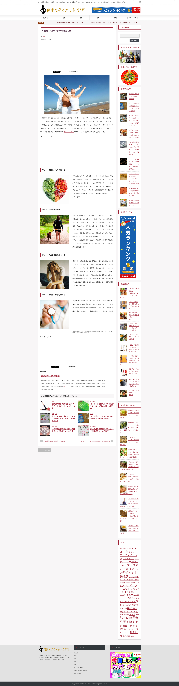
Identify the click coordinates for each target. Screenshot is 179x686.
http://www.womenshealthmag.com (92, 331)
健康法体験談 (77, 673)
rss (140, 2)
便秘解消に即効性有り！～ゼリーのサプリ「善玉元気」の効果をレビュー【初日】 (84, 22)
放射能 (127, 614)
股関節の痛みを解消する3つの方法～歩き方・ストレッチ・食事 (63, 406)
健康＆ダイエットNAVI (87, 684)
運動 (115, 18)
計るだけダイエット (129, 629)
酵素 (132, 632)
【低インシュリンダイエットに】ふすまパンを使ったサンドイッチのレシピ (134, 178)
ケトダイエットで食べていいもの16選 (134, 393)
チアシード (134, 577)
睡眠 (137, 614)
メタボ (130, 592)
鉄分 (125, 636)
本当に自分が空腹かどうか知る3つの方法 (54, 441)
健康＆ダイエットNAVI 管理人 (50, 376)
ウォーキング (128, 559)
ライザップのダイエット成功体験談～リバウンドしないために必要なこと (134, 164)
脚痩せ (126, 626)
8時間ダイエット (126, 548)
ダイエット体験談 (78, 667)
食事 (63, 18)
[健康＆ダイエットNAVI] (65, 14)
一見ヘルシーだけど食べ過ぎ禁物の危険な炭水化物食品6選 (95, 441)
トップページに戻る (45, 450)
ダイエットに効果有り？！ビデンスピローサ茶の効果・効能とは (102, 406)
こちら (65, 386)
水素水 (132, 614)
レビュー (128, 594)
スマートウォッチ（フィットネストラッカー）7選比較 (131, 22)
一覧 (128, 598)
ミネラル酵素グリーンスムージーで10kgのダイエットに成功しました (134, 120)
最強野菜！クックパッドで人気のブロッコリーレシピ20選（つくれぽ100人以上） (129, 427)
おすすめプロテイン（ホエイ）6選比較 (134, 96)
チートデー (123, 580)
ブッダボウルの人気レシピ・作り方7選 (134, 337)
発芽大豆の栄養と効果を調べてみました (134, 203)
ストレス (130, 569)
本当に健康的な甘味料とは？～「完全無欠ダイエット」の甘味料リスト (63, 418)
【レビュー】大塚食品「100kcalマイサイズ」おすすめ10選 (129, 293)
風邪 (132, 636)
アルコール (133, 552)
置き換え (129, 622)
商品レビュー (47, 18)
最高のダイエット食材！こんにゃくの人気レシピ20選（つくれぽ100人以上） (129, 516)
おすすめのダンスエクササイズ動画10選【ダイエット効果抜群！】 (129, 360)
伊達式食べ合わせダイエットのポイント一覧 (134, 371)
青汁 (129, 636)
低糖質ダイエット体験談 (80, 670)
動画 (130, 608)
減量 (98, 18)
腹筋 (132, 625)
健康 (81, 18)
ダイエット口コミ (132, 18)
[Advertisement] (77, 55)
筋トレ (124, 617)
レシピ (76, 652)
